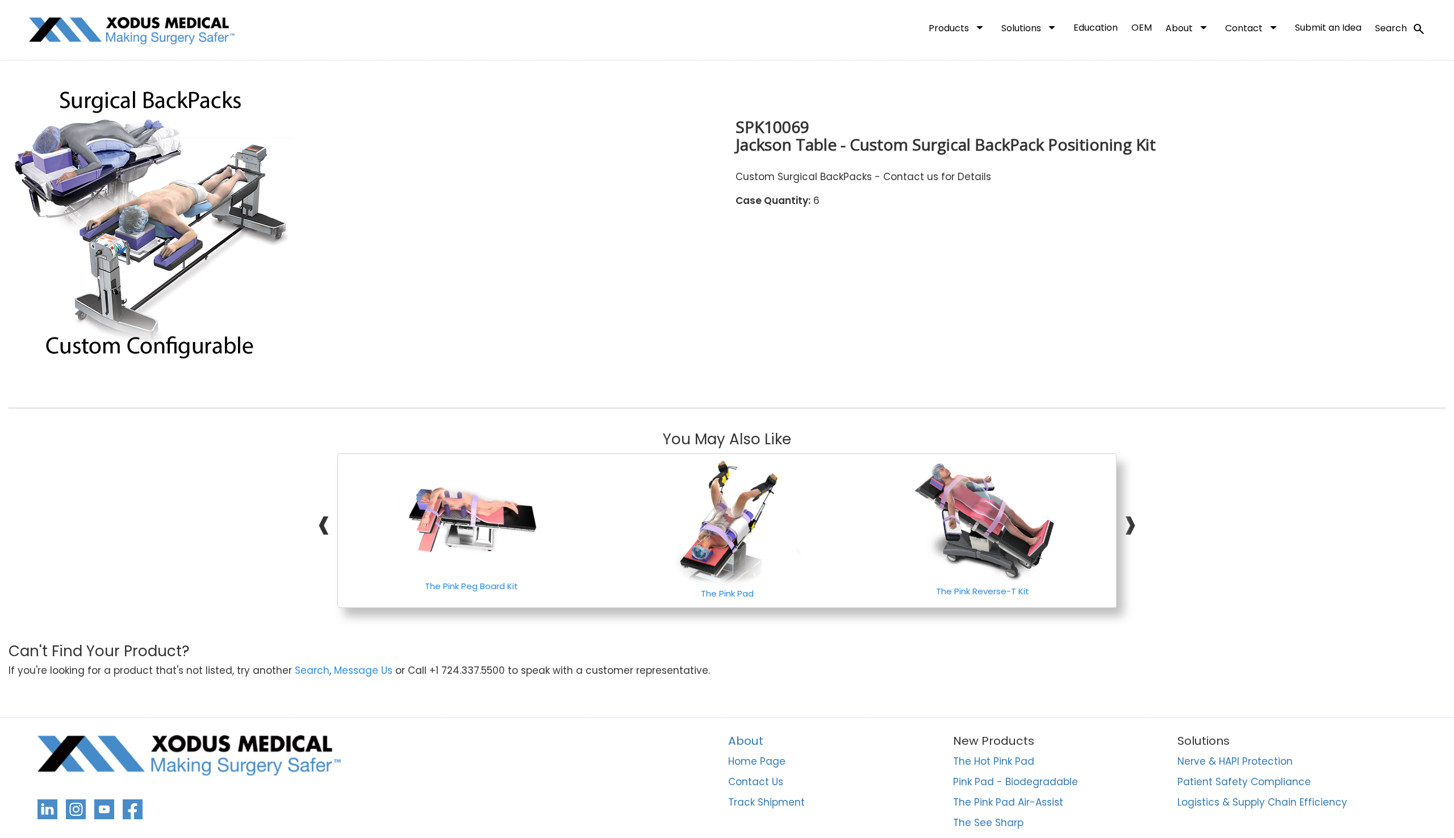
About (1188, 27)
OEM (1141, 27)
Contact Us (755, 782)
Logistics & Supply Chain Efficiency (1262, 803)
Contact (1253, 27)
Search (1400, 29)
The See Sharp (988, 823)
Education (1095, 27)
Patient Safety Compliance (1244, 782)
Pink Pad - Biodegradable (1015, 782)
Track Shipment (766, 803)
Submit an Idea (1328, 27)
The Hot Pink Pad (993, 762)
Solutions (1030, 27)
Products (958, 27)
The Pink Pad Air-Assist (1008, 803)
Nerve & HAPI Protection (1235, 762)
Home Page (757, 762)
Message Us (363, 671)
